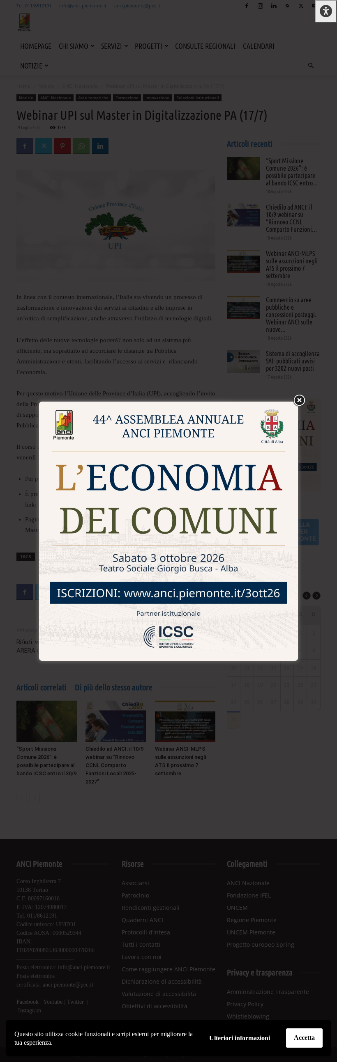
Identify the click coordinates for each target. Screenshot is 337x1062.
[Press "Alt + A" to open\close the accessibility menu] (326, 11)
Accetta (304, 1037)
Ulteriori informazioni (239, 1038)
